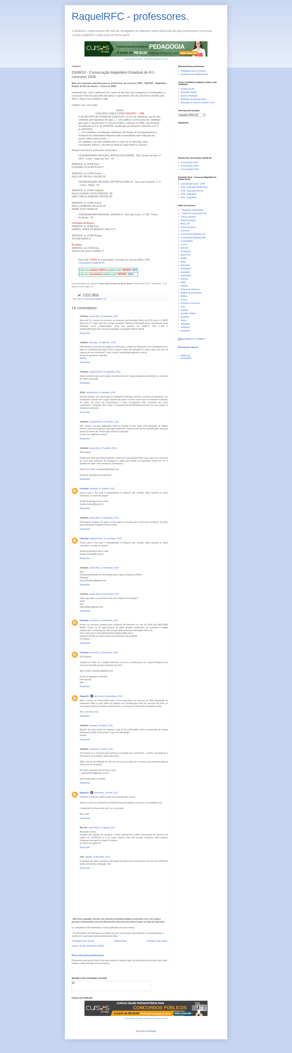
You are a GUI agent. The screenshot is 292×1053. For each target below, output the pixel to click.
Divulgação (186, 251)
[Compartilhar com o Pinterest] (97, 295)
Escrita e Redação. (189, 96)
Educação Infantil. (189, 92)
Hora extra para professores (88, 955)
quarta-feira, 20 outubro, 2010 (103, 448)
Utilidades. (185, 324)
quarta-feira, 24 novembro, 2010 (104, 594)
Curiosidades (187, 241)
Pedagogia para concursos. (193, 71)
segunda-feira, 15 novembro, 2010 (105, 538)
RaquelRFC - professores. (130, 16)
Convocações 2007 (190, 162)
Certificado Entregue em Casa (156, 59)
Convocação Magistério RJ (95, 299)
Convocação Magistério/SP (193, 237)
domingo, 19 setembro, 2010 (102, 342)
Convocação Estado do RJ (91, 262)
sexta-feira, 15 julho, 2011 (101, 749)
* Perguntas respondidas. (192, 210)
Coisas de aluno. (188, 227)
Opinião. (184, 286)
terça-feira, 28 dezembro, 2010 (104, 652)
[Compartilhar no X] (91, 295)
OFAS (183, 282)
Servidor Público (188, 313)
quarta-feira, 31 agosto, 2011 (102, 827)
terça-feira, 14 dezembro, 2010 (104, 620)
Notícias (184, 279)
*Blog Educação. (188, 220)
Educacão (185, 265)
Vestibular (185, 327)
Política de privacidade (186, 356)
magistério (185, 331)
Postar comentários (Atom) (92, 946)
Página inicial (120, 941)
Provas (184, 300)
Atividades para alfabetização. (194, 74)
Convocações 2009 (190, 169)
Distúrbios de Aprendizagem (194, 99)
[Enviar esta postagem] (79, 295)
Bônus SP (185, 224)
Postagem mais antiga (157, 941)
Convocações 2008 (190, 166)
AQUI (134, 270)
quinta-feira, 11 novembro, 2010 (104, 518)
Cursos (184, 244)
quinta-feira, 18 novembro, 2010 (104, 568)
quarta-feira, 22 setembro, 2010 (101, 392)
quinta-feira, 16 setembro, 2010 (103, 316)
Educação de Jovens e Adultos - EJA (197, 102)
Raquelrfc (84, 696)
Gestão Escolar (188, 89)
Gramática (185, 272)
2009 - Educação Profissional (194, 187)
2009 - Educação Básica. (192, 191)
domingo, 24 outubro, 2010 (102, 488)
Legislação (186, 275)
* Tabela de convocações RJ (194, 213)
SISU (183, 306)
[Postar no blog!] (87, 295)
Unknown (84, 488)
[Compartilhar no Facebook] (94, 295)
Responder (85, 333)
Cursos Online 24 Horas (133, 59)
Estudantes (186, 268)
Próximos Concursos (190, 303)
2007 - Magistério (189, 197)
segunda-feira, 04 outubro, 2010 (104, 422)
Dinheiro (185, 248)
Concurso (185, 230)
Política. (184, 296)
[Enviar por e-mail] (84, 295)
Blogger (152, 1031)
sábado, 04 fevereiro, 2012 (97, 857)
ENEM (184, 258)
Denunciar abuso (188, 347)
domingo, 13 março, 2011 (101, 725)
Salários (184, 310)
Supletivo (185, 317)
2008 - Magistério (189, 194)
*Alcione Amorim (188, 217)
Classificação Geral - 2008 (193, 184)
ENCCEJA (185, 255)
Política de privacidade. (191, 293)
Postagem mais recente (83, 941)
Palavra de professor (190, 289)
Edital (183, 262)
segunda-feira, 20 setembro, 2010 (104, 372)
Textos (184, 320)
